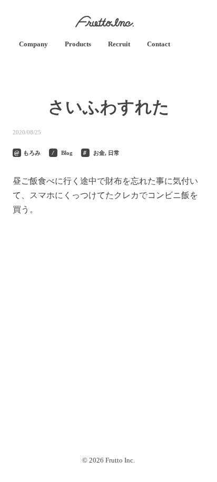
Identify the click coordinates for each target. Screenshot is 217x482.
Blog (67, 153)
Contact (158, 44)
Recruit (119, 44)
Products (78, 44)
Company (33, 44)
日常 (114, 153)
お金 (99, 153)
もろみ (32, 153)
